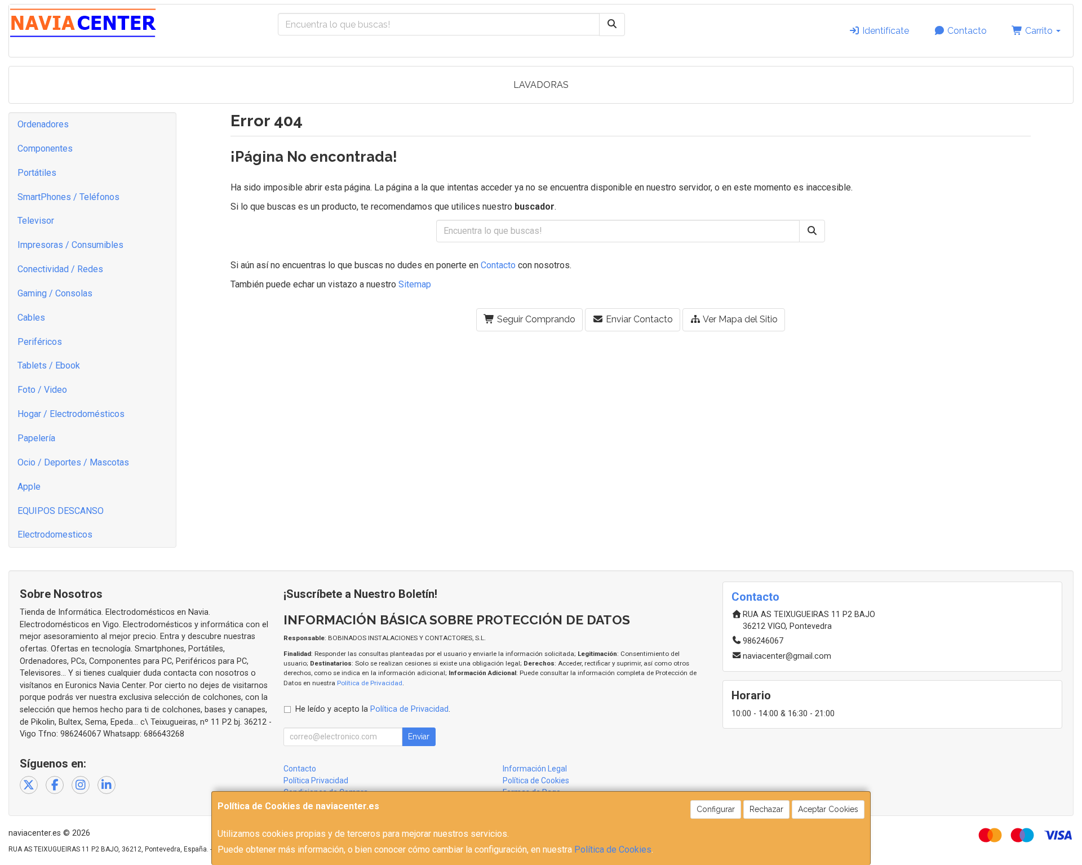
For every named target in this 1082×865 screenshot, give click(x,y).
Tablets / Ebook (48, 365)
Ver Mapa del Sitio (739, 319)
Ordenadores (43, 124)
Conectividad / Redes (60, 269)
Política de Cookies (612, 849)
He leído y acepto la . (372, 709)
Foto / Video (42, 389)
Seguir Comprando (535, 319)
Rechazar (766, 809)
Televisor (35, 220)
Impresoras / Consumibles (70, 244)
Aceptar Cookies (828, 809)
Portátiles (36, 172)
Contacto (966, 30)
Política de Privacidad (369, 683)
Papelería (36, 438)
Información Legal (535, 768)
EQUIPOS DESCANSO (60, 510)
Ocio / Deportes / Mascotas (73, 462)
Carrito (1039, 30)
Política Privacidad (315, 780)
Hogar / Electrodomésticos (71, 414)
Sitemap (414, 284)
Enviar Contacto (638, 319)
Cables (31, 317)
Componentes (45, 148)
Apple (29, 486)
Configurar (716, 809)
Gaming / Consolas (54, 293)
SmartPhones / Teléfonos (68, 197)
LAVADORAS (541, 84)
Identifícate (884, 30)
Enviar (418, 736)
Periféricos (39, 341)
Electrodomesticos (54, 534)
